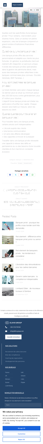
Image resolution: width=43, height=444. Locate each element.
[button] (5, 5)
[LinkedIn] (27, 174)
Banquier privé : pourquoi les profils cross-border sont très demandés (28, 225)
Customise (21, 434)
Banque (18, 159)
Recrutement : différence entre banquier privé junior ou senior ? (28, 239)
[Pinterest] (21, 174)
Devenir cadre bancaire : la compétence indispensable (27, 277)
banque (20, 163)
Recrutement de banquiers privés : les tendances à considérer (26, 253)
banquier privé (27, 163)
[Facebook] (10, 174)
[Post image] (8, 226)
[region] (21, 426)
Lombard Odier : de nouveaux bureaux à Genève (28, 289)
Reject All (21, 439)
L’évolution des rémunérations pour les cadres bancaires (28, 265)
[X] (15, 174)
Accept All (21, 428)
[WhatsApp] (32, 174)
